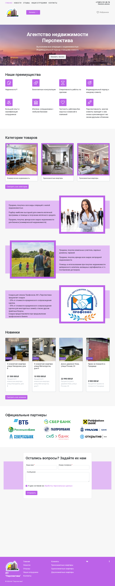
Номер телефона (65, 465)
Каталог (32, 12)
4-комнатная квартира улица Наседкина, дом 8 (16, 366)
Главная (8, 3)
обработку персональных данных (58, 486)
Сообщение (31, 472)
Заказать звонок (104, 4)
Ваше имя (30, 465)
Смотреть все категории (17, 187)
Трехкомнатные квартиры (88, 178)
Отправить (31, 493)
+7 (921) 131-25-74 (103, 2)
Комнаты (55, 561)
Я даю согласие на (50, 486)
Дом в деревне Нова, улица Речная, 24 (70, 365)
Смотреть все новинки (16, 397)
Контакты (53, 3)
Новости (17, 3)
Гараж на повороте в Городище (96, 365)
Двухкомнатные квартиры (62, 572)
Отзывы (26, 3)
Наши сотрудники (39, 3)
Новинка (8, 358)
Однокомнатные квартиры (53, 178)
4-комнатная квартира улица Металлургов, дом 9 (43, 366)
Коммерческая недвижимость (18, 178)
